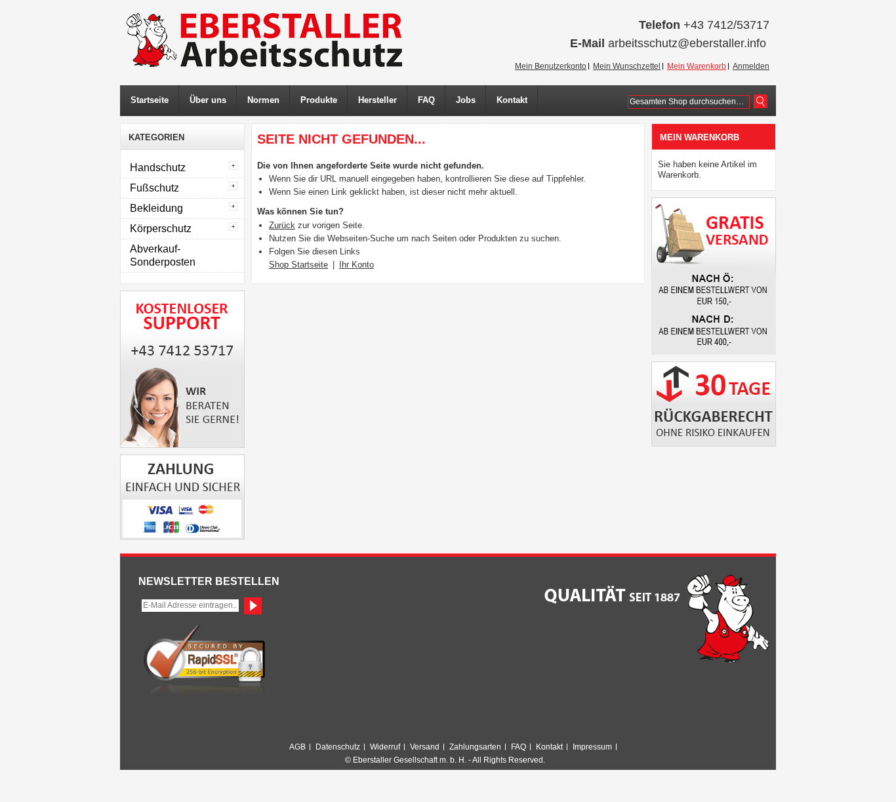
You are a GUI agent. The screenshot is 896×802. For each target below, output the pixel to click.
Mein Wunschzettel (627, 66)
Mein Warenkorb (696, 66)
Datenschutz (338, 747)
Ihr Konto (356, 265)
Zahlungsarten (475, 747)
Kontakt (549, 747)
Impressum (592, 747)
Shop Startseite (298, 265)
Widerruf (385, 747)
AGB (297, 747)
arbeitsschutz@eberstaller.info (687, 43)
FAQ (518, 747)
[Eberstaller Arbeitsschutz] (264, 40)
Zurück (282, 225)
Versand (424, 747)
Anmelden (751, 66)
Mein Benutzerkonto (550, 66)
